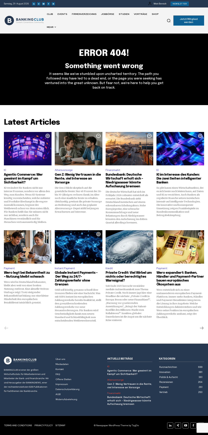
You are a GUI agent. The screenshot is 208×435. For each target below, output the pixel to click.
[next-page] (201, 328)
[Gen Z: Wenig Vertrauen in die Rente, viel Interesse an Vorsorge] (78, 148)
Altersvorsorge (64, 170)
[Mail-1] (53, 3)
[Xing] (38, 3)
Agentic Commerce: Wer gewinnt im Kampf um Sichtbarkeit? (23, 178)
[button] (168, 20)
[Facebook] (48, 3)
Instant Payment (65, 268)
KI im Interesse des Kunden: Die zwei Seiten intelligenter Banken (178, 178)
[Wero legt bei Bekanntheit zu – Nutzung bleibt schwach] (28, 247)
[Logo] (24, 20)
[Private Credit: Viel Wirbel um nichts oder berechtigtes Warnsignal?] (129, 247)
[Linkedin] (33, 3)
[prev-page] (6, 328)
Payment (9, 268)
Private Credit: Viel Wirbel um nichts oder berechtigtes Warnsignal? (129, 276)
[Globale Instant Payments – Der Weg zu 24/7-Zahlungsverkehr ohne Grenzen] (78, 247)
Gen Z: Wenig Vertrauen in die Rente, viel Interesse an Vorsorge (78, 178)
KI (5, 170)
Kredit (109, 268)
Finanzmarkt (113, 170)
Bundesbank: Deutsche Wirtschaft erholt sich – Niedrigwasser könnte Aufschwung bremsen (129, 401)
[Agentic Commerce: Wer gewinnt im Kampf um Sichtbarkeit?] (28, 148)
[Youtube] (43, 3)
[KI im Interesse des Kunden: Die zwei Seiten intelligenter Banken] (180, 148)
